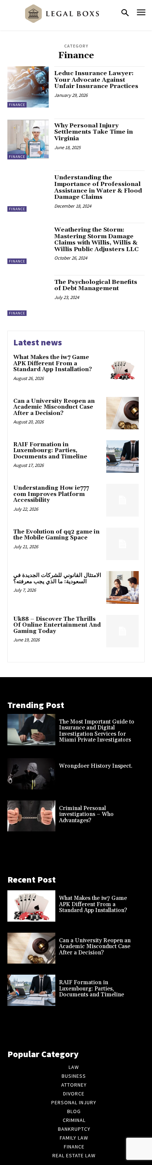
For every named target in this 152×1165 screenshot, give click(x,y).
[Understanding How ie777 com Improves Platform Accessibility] (122, 500)
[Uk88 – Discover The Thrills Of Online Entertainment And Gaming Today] (122, 631)
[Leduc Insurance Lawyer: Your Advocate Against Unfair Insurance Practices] (28, 87)
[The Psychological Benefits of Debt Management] (28, 295)
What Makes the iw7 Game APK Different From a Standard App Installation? (52, 363)
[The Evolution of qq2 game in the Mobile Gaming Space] (122, 544)
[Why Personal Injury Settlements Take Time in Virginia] (28, 139)
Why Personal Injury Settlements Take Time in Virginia (93, 132)
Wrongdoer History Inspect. (95, 766)
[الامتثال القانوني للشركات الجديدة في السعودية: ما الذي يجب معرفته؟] (122, 587)
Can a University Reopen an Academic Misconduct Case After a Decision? (54, 407)
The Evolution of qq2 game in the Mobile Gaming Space (56, 535)
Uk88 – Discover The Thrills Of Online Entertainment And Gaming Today (57, 625)
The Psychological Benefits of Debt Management (95, 285)
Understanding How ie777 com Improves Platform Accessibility (51, 494)
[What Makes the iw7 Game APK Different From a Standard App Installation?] (122, 369)
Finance (17, 104)
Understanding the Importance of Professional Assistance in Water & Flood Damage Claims (98, 187)
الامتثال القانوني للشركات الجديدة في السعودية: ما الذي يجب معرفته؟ (57, 578)
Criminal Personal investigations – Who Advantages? (86, 814)
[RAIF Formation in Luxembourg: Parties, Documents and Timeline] (122, 456)
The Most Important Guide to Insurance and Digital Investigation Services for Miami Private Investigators (96, 731)
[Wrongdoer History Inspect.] (31, 773)
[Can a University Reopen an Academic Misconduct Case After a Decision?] (122, 413)
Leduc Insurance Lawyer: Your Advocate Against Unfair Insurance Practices (96, 80)
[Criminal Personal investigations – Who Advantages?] (31, 816)
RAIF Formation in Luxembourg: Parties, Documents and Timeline (50, 450)
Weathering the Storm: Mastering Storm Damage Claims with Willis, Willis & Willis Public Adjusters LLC (96, 239)
